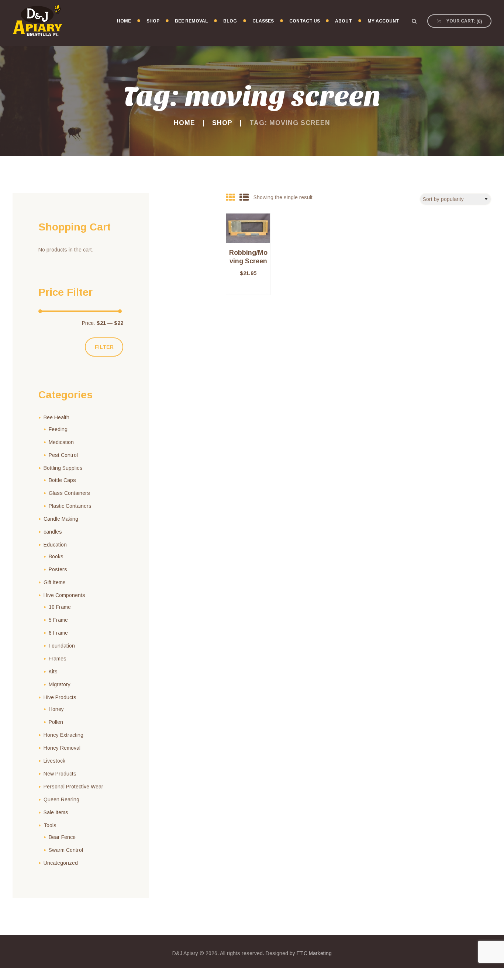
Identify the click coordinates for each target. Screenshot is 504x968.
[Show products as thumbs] (230, 197)
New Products (60, 774)
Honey (56, 709)
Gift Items (55, 582)
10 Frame (60, 607)
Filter (104, 347)
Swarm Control (66, 850)
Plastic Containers (70, 506)
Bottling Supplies (63, 468)
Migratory (59, 684)
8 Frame (58, 633)
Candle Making (61, 519)
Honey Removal (62, 748)
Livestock (54, 761)
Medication (61, 442)
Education (55, 545)
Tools (50, 825)
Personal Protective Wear (73, 787)
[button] (248, 295)
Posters (58, 569)
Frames (57, 659)
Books (56, 556)
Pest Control (63, 455)
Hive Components (64, 595)
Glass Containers (69, 493)
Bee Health (56, 417)
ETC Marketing (314, 953)
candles (53, 532)
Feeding (58, 429)
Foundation (62, 646)
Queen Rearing (61, 799)
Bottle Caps (62, 480)
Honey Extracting (63, 735)
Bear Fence (62, 837)
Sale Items (56, 812)
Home (184, 122)
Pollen (56, 722)
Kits (53, 671)
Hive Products (60, 697)
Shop (222, 122)
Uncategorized (61, 863)
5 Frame (58, 620)
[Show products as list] (244, 197)
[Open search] (414, 21)
